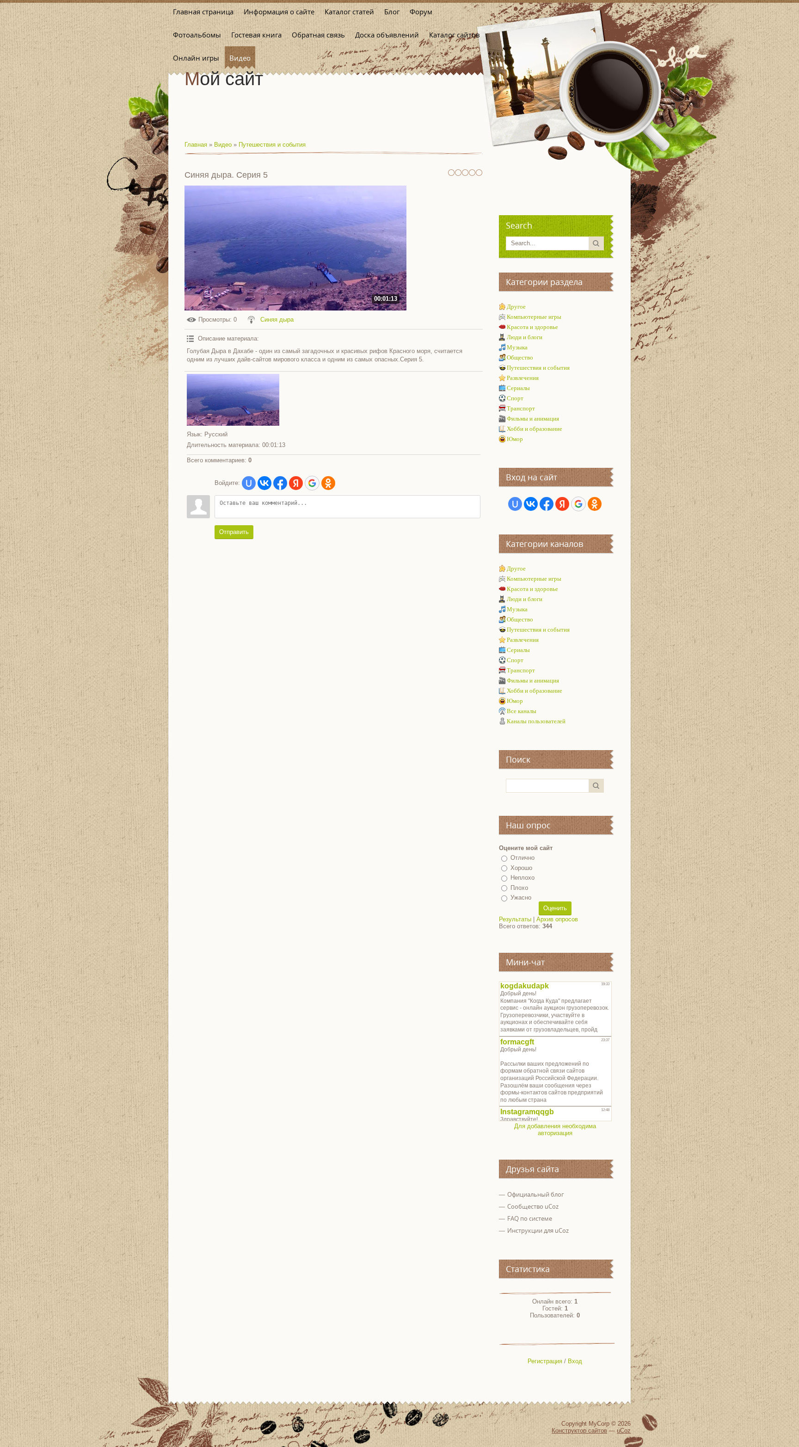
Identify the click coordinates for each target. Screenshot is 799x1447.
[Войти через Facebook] (280, 483)
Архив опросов (557, 919)
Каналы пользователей (536, 721)
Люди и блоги (524, 337)
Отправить (234, 531)
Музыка (517, 347)
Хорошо (521, 867)
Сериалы (518, 388)
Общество (520, 357)
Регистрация (545, 1361)
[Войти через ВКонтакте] (264, 483)
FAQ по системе (529, 1218)
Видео (223, 144)
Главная (195, 144)
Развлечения (523, 377)
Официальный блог (535, 1194)
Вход (575, 1361)
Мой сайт (223, 78)
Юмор (515, 438)
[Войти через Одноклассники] (328, 483)
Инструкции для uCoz (538, 1230)
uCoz (624, 1430)
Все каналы (521, 711)
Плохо (519, 887)
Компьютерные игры (534, 316)
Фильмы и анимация (533, 418)
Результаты (515, 919)
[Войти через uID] (249, 483)
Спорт (515, 398)
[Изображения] (233, 400)
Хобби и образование (534, 428)
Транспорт (521, 408)
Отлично (522, 857)
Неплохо (522, 877)
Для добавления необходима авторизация (555, 1129)
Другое (516, 306)
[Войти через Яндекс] (296, 483)
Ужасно (520, 897)
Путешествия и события (272, 144)
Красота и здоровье (532, 326)
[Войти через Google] (312, 483)
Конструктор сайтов (579, 1430)
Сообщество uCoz (533, 1206)
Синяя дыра (277, 319)
